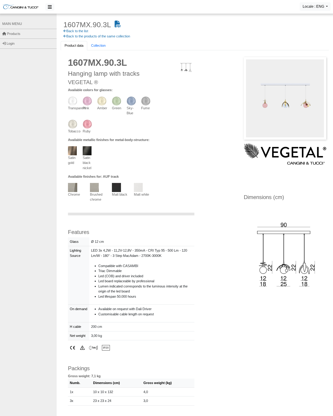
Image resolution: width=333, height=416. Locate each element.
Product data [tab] (74, 45)
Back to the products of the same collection (98, 36)
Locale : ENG (314, 6)
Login (10, 43)
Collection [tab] (98, 45)
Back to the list (77, 31)
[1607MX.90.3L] (285, 98)
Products (13, 34)
